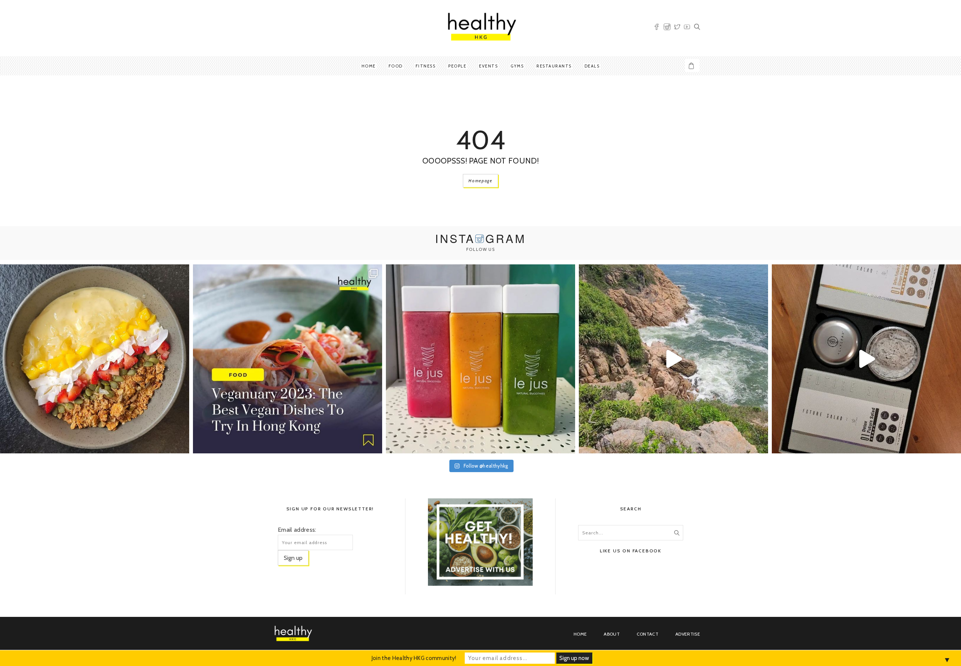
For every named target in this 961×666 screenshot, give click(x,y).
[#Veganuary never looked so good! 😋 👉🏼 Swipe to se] (287, 358)
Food (396, 66)
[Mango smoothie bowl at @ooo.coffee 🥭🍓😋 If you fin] (94, 358)
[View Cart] (692, 65)
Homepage (480, 180)
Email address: (297, 529)
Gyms (517, 66)
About (612, 634)
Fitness (426, 66)
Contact (647, 634)
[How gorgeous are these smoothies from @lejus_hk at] (480, 358)
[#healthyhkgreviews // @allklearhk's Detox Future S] (866, 358)
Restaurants (554, 66)
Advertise (687, 634)
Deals (592, 66)
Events (488, 66)
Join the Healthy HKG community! (414, 658)
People (457, 66)
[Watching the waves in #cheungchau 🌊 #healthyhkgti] (673, 358)
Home (369, 66)
